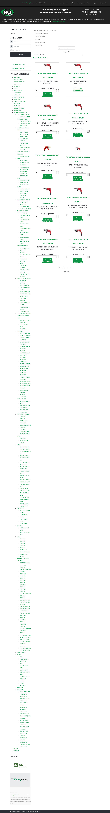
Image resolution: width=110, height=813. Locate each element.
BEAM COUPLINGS (25, 434)
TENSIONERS (20, 508)
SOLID (21, 403)
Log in (21, 54)
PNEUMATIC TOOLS (19, 108)
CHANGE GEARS (24, 163)
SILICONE (22, 685)
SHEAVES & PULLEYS (22, 246)
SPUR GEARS (23, 173)
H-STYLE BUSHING (25, 611)
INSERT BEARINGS (25, 333)
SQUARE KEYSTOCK (25, 208)
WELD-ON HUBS (24, 184)
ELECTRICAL (17, 84)
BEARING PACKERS (25, 383)
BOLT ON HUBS (24, 182)
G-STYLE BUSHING (25, 609)
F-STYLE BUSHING (25, 602)
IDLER (21, 257)
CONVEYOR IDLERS (25, 292)
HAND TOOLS (17, 93)
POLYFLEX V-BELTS (25, 490)
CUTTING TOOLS (18, 79)
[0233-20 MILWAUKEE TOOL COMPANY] (47, 191)
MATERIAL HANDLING (20, 101)
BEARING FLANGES (25, 381)
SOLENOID (20, 687)
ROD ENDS (20, 525)
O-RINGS (19, 654)
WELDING (16, 751)
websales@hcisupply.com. (58, 21)
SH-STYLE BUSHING (25, 637)
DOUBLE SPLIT (24, 410)
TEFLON (22, 681)
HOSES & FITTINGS (19, 97)
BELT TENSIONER (25, 510)
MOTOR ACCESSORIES (23, 558)
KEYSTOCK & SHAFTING (23, 200)
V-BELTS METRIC (24, 497)
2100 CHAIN (23, 547)
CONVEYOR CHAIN (25, 285)
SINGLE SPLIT (24, 407)
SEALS (18, 436)
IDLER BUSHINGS (24, 189)
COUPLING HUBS (24, 180)
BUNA (21, 657)
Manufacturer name (40, 42)
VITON (22, 683)
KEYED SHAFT (24, 202)
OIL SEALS (23, 438)
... (67, 48)
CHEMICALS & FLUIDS (19, 82)
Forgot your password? (18, 68)
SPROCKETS (20, 690)
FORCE (15, 795)
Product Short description (41, 33)
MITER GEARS (24, 169)
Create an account (17, 60)
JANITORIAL (17, 99)
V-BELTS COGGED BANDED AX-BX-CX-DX (25, 451)
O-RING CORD (24, 670)
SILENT (22, 556)
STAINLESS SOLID (25, 405)
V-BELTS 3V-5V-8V (25, 482)
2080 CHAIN (23, 545)
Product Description (40, 36)
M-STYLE (22, 604)
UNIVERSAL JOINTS (25, 425)
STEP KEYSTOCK (24, 206)
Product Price (38, 45)
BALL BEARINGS (24, 366)
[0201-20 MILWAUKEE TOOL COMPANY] (47, 108)
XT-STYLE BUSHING (25, 593)
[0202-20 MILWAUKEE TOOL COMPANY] (78, 107)
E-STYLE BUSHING (25, 600)
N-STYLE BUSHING (25, 606)
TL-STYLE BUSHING (25, 648)
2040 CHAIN (23, 539)
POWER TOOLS (18, 110)
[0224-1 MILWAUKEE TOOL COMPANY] (47, 149)
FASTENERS (17, 86)
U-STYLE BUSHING (25, 650)
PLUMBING (17, 106)
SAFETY (16, 749)
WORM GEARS (24, 176)
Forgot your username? (18, 64)
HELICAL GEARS (24, 167)
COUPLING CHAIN (25, 552)
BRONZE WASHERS (25, 320)
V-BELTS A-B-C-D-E (25, 480)
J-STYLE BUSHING (25, 613)
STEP (21, 263)
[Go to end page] (73, 48)
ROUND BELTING (24, 447)
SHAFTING (23, 204)
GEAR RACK (23, 165)
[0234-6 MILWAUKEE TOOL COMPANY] (78, 191)
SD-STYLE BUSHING (25, 628)
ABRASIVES (17, 77)
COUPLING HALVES (25, 432)
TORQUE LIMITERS (22, 119)
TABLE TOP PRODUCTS (23, 114)
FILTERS (16, 88)
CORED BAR (23, 329)
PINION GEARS (24, 171)
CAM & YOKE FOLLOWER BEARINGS (23, 357)
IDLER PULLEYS (24, 191)
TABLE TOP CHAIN (25, 117)
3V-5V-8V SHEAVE (24, 248)
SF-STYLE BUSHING (25, 635)
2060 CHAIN (23, 543)
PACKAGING (17, 103)
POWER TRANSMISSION (20, 112)
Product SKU (53, 30)
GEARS (18, 158)
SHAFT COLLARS (21, 399)
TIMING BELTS (24, 488)
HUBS (18, 178)
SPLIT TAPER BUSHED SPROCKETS (23, 705)
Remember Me (16, 50)
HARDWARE (17, 95)
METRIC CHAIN (24, 720)
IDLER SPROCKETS (25, 692)
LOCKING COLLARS (25, 401)
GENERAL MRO (18, 90)
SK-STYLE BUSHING (25, 641)
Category (37, 39)
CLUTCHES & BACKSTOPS (24, 313)
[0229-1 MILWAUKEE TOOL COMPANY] (78, 149)
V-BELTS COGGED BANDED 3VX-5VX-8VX (25, 458)
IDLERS (19, 187)
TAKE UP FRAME (24, 311)
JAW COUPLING (21, 652)
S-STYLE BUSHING (25, 639)
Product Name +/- (43, 30)
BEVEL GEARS (23, 160)
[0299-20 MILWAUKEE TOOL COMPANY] (78, 232)
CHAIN (18, 536)
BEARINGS (20, 331)
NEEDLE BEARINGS (25, 335)
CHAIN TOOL (23, 550)
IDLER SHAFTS (24, 193)
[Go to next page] (70, 48)
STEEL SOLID (23, 412)
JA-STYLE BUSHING (25, 569)
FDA (21, 663)
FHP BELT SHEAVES (25, 254)
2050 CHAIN (23, 541)
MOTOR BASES (24, 132)
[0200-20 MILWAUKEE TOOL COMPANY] (47, 66)
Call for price (78, 88)
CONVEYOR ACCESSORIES (24, 278)
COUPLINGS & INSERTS (23, 414)
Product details (47, 96)
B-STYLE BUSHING (25, 563)
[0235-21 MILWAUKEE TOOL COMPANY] (47, 232)
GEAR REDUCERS (24, 156)
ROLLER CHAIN (24, 554)
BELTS (18, 445)
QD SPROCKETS (24, 714)
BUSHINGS (23, 322)
